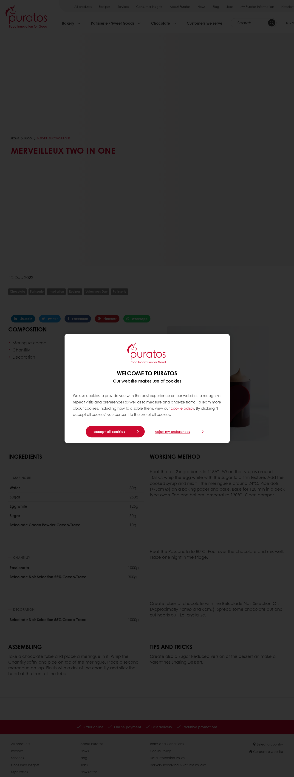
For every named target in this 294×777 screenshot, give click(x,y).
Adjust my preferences (172, 431)
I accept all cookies (108, 431)
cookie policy (182, 408)
